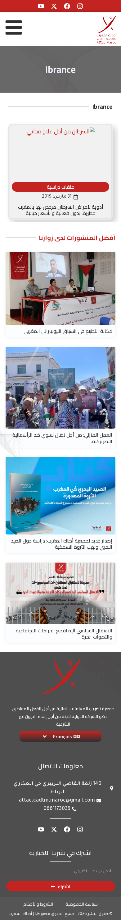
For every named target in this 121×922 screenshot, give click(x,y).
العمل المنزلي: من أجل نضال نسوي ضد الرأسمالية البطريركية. (62, 438)
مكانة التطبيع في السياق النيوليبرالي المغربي (68, 331)
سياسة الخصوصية (81, 904)
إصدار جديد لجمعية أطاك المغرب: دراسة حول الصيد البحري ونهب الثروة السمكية (61, 544)
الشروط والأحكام (38, 904)
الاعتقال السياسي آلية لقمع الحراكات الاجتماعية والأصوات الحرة (64, 634)
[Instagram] (80, 6)
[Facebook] (67, 6)
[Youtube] (41, 6)
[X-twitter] (54, 6)
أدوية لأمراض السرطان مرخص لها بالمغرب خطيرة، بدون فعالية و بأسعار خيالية (60, 210)
